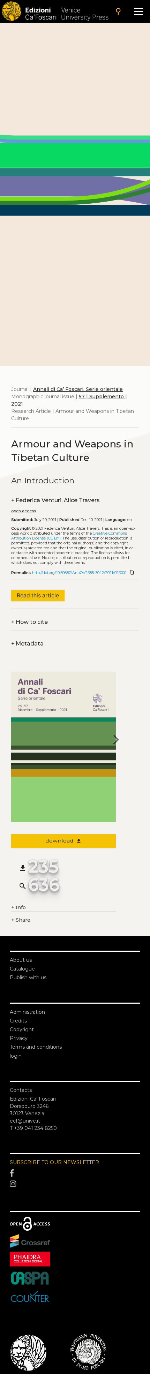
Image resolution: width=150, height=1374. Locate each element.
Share (20, 920)
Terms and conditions (36, 1047)
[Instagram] (75, 1184)
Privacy (19, 1038)
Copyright (22, 1029)
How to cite (29, 622)
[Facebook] (75, 1173)
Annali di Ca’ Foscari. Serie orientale (78, 389)
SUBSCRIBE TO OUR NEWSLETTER (54, 1162)
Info (18, 907)
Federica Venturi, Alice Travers (55, 500)
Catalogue (22, 969)
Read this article (38, 595)
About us (21, 960)
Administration (27, 1012)
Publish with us (28, 977)
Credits (18, 1021)
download (63, 840)
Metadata (27, 644)
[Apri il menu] (138, 11)
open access (23, 511)
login (16, 1056)
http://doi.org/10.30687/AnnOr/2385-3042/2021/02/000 (79, 573)
